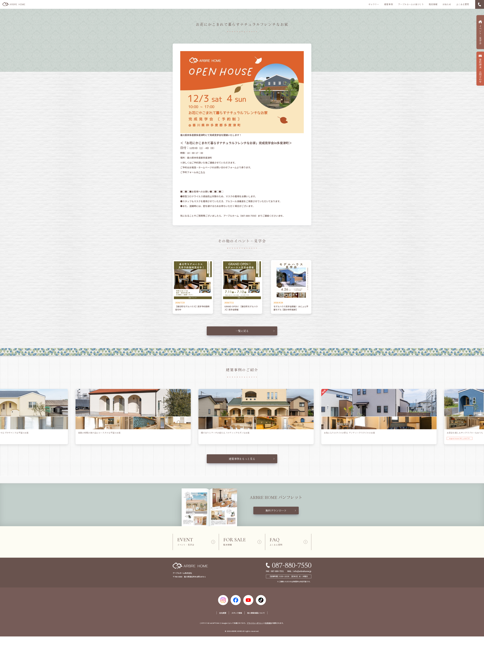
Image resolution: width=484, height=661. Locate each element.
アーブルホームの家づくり (411, 4)
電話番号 (479, 4)
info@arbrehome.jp (302, 571)
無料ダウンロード (276, 510)
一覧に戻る (242, 331)
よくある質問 (462, 4)
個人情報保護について (256, 613)
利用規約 (268, 623)
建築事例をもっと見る (242, 459)
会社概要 (222, 613)
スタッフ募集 (236, 613)
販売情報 (433, 4)
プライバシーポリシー (255, 623)
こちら (201, 172)
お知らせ (446, 4)
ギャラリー (373, 4)
